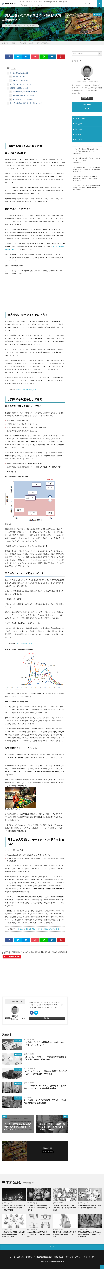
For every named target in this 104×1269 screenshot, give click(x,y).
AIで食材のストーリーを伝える (21, 99)
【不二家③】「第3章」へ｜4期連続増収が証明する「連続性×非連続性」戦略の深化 (45, 1058)
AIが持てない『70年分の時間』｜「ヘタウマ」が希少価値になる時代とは (38, 1208)
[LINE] (44, 56)
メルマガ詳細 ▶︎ (10, 957)
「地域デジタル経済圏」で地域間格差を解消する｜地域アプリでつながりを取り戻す (13, 1234)
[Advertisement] (35, 123)
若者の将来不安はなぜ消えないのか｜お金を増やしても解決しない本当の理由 (89, 1234)
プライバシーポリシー (27, 5)
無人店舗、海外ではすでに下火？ (19, 84)
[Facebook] (9, 56)
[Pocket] (35, 56)
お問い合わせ (63, 2)
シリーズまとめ (80, 118)
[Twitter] (18, 56)
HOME (6, 43)
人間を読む (78, 124)
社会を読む (78, 134)
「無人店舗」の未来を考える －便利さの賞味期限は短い (35, 43)
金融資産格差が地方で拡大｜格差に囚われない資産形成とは (89, 1207)
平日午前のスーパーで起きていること (23, 95)
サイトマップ (40, 5)
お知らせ (29, 2)
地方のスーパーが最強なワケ (26, 389)
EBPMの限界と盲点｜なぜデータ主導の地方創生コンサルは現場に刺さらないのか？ (86, 168)
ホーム (22, 2)
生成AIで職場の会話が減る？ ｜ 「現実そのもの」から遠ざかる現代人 (38, 1234)
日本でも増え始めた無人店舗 (18, 73)
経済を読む (26, 25)
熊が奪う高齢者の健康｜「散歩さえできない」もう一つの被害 (86, 159)
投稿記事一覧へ (86, 98)
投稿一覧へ (47, 1018)
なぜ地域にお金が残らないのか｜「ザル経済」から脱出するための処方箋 (64, 1208)
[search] (100, 53)
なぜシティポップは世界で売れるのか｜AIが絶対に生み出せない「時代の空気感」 (86, 177)
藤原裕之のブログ (58, 1261)
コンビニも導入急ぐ (17, 77)
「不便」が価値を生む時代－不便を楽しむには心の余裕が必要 (37, 929)
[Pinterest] (61, 56)
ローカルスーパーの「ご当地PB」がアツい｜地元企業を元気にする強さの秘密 (45, 1101)
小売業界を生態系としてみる (18, 88)
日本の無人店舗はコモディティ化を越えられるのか (25, 103)
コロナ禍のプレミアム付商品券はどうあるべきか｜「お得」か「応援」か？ (45, 1043)
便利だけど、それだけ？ (18, 80)
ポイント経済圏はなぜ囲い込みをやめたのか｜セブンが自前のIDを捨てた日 (86, 150)
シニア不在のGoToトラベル (25, 643)
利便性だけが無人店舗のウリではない (23, 92)
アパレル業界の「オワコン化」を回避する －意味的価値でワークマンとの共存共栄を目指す (45, 1087)
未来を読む (19, 25)
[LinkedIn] (52, 56)
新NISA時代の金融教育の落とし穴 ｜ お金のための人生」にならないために (64, 1234)
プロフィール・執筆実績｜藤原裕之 (45, 2)
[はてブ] (26, 56)
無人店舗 (34, 25)
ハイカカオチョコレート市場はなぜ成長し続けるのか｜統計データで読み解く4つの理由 (46, 1072)
